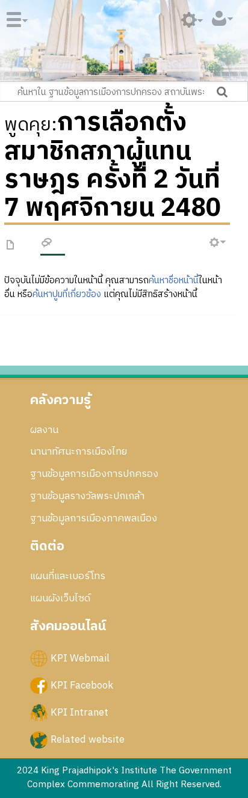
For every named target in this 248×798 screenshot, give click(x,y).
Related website (88, 739)
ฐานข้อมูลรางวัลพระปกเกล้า (87, 496)
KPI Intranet (79, 712)
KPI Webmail (80, 657)
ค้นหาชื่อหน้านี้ (174, 280)
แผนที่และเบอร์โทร (67, 576)
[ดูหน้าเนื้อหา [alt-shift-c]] (10, 246)
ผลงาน (44, 430)
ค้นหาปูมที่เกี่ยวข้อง (67, 294)
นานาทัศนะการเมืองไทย (78, 451)
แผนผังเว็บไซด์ (60, 598)
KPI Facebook (82, 685)
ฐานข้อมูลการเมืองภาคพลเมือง (93, 518)
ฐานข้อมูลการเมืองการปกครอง (94, 473)
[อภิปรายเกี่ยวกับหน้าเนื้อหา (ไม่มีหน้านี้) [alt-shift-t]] (47, 244)
